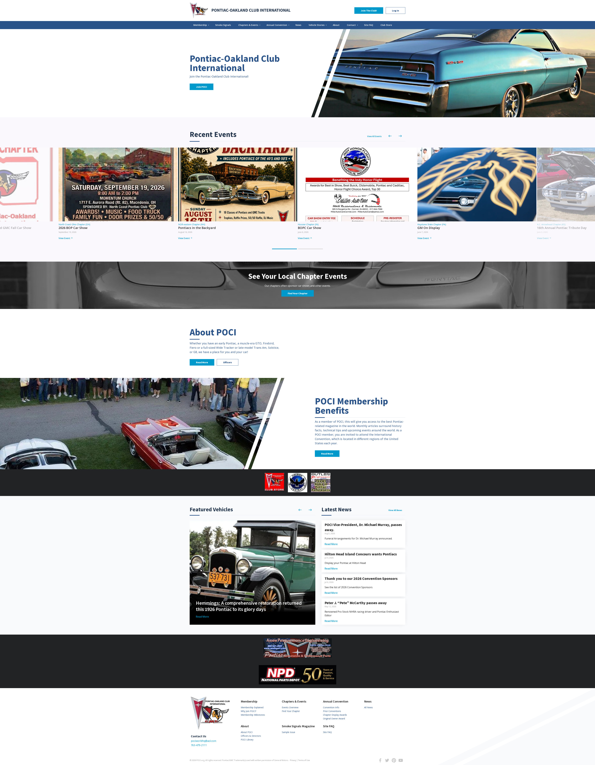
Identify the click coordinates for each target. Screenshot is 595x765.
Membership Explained (252, 707)
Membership (201, 25)
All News (368, 707)
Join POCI (201, 86)
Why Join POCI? (248, 711)
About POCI (247, 732)
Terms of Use (304, 760)
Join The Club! (369, 10)
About (336, 25)
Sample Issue (288, 732)
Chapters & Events (249, 25)
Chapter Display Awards (335, 714)
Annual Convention (278, 25)
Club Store (386, 25)
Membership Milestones (253, 714)
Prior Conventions (332, 711)
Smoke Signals (223, 25)
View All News (395, 510)
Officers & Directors (251, 735)
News (298, 25)
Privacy (293, 760)
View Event (66, 238)
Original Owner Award (334, 718)
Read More (202, 362)
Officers (227, 362)
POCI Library (247, 739)
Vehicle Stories (318, 25)
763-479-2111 (199, 745)
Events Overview (290, 707)
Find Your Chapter (297, 293)
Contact (353, 25)
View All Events (374, 136)
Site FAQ (368, 25)
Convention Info (331, 707)
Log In (395, 10)
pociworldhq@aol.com (203, 741)
